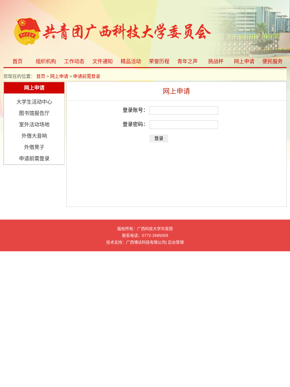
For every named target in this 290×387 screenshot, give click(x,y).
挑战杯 (215, 61)
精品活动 (131, 61)
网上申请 (244, 61)
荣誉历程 (159, 61)
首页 (17, 61)
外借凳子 (34, 147)
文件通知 (102, 61)
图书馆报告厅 (34, 113)
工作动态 (74, 61)
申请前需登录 (34, 158)
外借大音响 (34, 136)
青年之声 (187, 61)
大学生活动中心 (34, 102)
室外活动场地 (34, 124)
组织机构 (46, 61)
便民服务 (272, 61)
